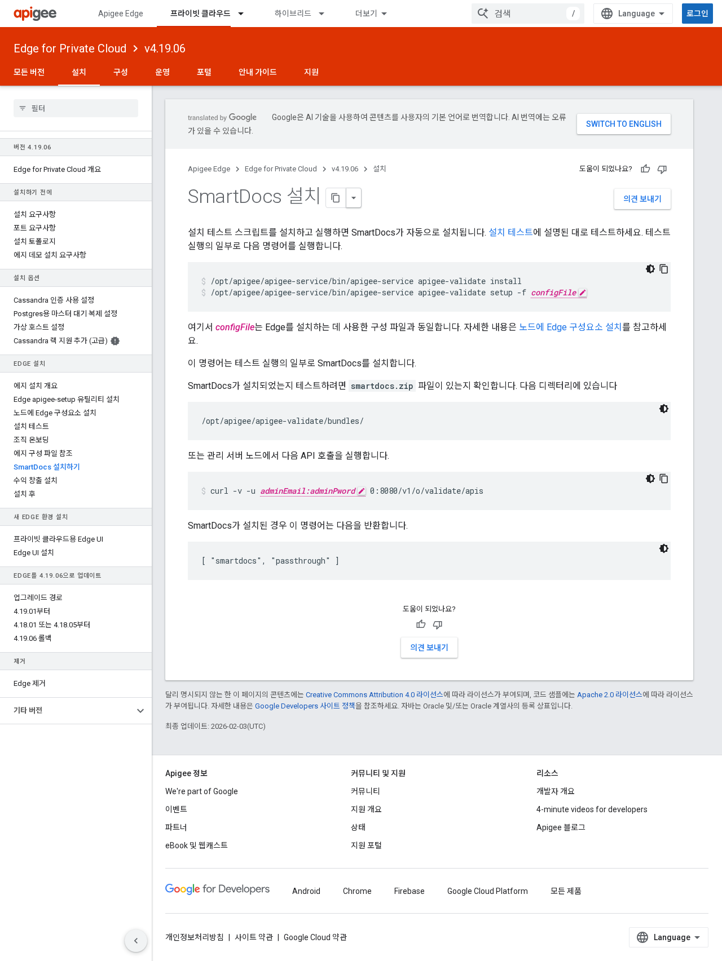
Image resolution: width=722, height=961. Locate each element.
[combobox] (528, 13)
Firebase (409, 891)
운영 (162, 72)
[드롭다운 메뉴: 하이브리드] (326, 13)
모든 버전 (29, 72)
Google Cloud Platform (487, 891)
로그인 (697, 13)
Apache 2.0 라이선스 (609, 694)
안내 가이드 (258, 72)
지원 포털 (366, 845)
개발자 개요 (555, 791)
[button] (67, 711)
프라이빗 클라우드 (200, 13)
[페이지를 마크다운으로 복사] (336, 197)
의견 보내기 (642, 198)
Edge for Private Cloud (70, 48)
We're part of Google (201, 791)
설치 (79, 72)
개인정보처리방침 (194, 937)
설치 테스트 (510, 232)
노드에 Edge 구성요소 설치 (570, 327)
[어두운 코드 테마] (650, 269)
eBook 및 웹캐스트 (196, 845)
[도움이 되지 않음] (662, 169)
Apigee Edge (120, 13)
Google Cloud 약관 (315, 937)
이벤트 (176, 809)
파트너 (176, 827)
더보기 (366, 13)
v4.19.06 (165, 48)
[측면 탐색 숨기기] (136, 940)
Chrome (357, 891)
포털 (204, 72)
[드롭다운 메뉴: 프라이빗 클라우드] (246, 13)
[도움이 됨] (645, 169)
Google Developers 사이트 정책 (305, 706)
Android (306, 891)
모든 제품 (566, 891)
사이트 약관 (254, 937)
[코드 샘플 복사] (664, 269)
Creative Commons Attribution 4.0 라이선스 (374, 694)
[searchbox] (76, 108)
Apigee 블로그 (560, 827)
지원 (311, 72)
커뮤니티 (365, 791)
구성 (120, 72)
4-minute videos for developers (592, 809)
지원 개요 (366, 809)
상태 (358, 827)
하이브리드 (293, 13)
